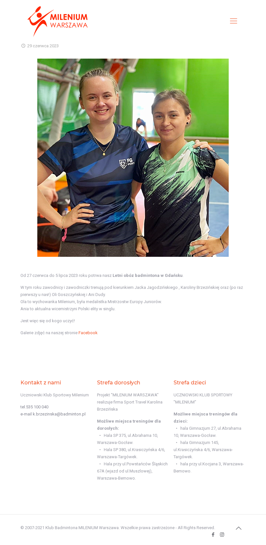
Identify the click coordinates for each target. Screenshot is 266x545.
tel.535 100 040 (34, 406)
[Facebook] (213, 535)
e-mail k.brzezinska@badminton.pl (53, 414)
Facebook (88, 332)
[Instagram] (222, 535)
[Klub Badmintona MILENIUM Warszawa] (57, 21)
